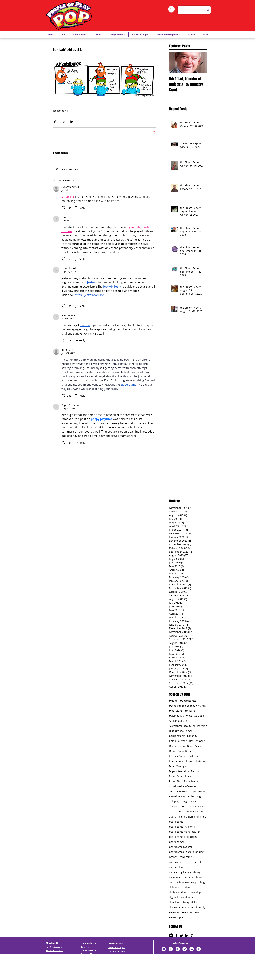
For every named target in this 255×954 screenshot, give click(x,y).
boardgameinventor (180, 846)
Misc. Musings (177, 766)
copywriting (198, 882)
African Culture (178, 720)
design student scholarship (185, 892)
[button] (97, 34)
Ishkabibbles (60, 110)
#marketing (175, 710)
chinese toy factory (180, 872)
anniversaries (177, 806)
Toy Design (198, 791)
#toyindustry (176, 715)
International (176, 761)
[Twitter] (184, 949)
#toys (189, 715)
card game (186, 856)
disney (185, 902)
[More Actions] (154, 189)
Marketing (200, 761)
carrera (189, 861)
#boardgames (188, 700)
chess (172, 867)
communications (192, 877)
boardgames (176, 851)
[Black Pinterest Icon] (192, 935)
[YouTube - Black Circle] (171, 935)
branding (198, 851)
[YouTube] (164, 949)
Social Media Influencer (182, 786)
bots (188, 851)
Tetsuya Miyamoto (179, 791)
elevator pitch (177, 917)
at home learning (194, 811)
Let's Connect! (181, 943)
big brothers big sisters (192, 816)
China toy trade (178, 740)
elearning (174, 912)
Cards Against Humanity (183, 735)
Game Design (185, 751)
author (173, 816)
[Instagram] (178, 949)
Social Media (191, 781)
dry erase (174, 907)
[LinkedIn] (191, 949)
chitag (196, 872)
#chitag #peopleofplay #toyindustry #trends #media (188, 705)
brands (173, 856)
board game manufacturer (184, 831)
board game (176, 821)
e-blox (185, 907)
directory (174, 902)
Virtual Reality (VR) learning (185, 796)
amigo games (189, 801)
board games (176, 841)
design (186, 887)
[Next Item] (201, 62)
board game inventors (182, 826)
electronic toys (190, 912)
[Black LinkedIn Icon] (187, 935)
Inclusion (194, 756)
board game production (183, 836)
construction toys (179, 882)
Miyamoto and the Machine (185, 771)
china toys (184, 867)
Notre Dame (176, 776)
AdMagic (199, 715)
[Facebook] (171, 949)
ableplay (174, 801)
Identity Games (178, 756)
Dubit (172, 751)
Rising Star (175, 781)
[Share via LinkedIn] (71, 121)
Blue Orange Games (180, 730)
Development (197, 740)
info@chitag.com (54, 946)
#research (190, 710)
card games (176, 861)
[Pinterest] (198, 949)
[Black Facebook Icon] (176, 935)
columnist (175, 877)
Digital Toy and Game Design (185, 745)
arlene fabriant (196, 806)
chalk (198, 861)
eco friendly (198, 907)
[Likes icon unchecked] (63, 208)
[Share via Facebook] (54, 121)
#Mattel (173, 700)
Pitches (189, 776)
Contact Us (53, 943)
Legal (189, 761)
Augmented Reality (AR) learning (188, 725)
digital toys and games (182, 897)
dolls (194, 902)
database (174, 887)
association (175, 811)
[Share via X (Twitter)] (63, 121)
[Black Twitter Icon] (182, 935)
